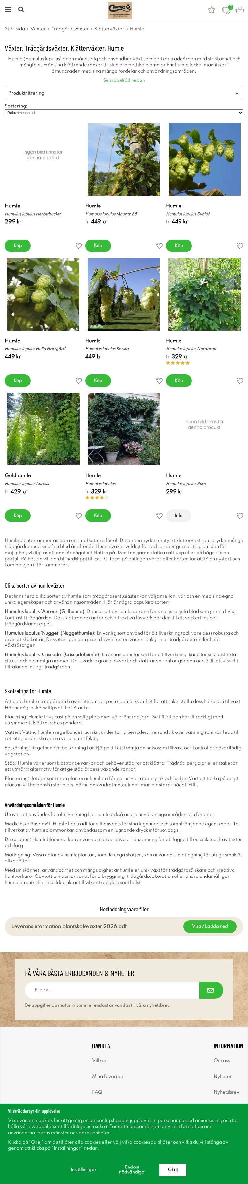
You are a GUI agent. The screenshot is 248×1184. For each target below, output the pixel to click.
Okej (173, 1170)
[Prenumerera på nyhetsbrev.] (211, 990)
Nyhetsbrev (226, 1092)
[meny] (7, 10)
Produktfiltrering (26, 93)
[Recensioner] (211, 10)
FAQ (97, 1092)
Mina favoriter (108, 1076)
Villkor (99, 1060)
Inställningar (83, 1170)
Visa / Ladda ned (210, 926)
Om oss (222, 1060)
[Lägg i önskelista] (79, 246)
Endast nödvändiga (132, 1169)
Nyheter (223, 1076)
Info (178, 516)
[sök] (22, 10)
